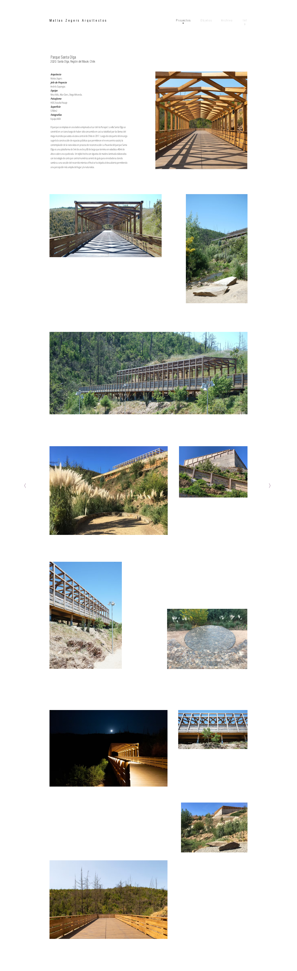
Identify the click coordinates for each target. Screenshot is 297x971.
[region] (183, 21)
